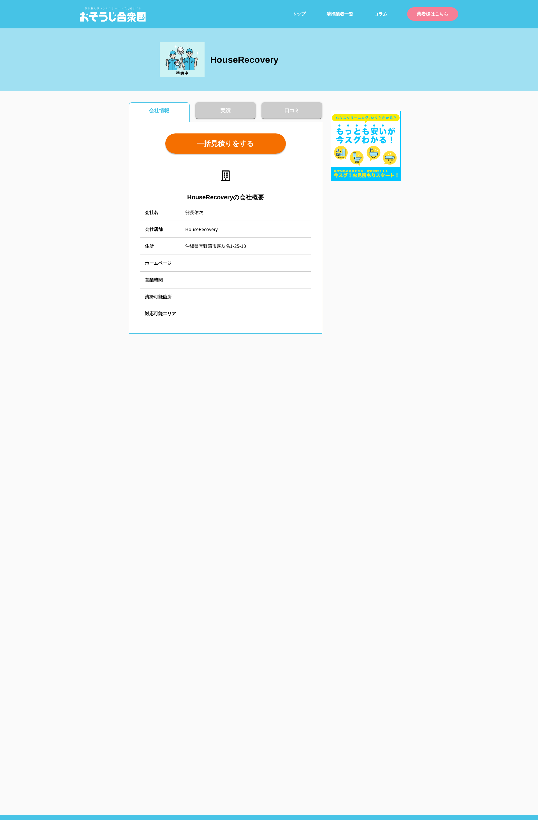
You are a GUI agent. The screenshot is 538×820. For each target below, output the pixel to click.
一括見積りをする (225, 143)
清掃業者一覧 (339, 13)
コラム (381, 13)
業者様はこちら (432, 13)
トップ (299, 13)
